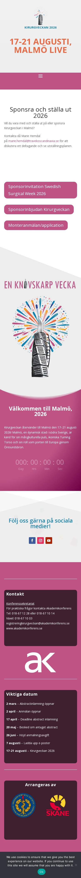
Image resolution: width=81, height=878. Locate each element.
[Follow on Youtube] (48, 540)
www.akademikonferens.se (24, 628)
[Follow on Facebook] (32, 540)
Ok (41, 871)
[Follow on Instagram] (40, 540)
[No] (76, 865)
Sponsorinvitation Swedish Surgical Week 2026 (34, 190)
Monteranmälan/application (36, 225)
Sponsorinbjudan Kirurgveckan (39, 209)
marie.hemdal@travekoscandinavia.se (33, 141)
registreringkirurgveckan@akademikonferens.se (38, 623)
